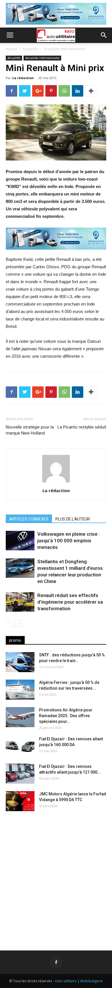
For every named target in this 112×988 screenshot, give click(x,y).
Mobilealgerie (91, 981)
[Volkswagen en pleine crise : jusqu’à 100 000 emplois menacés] (20, 541)
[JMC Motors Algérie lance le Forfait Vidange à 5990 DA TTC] (20, 801)
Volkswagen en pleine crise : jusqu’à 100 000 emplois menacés (68, 540)
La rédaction (23, 78)
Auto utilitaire (66, 981)
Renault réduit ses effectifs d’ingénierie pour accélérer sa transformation (70, 601)
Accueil (11, 48)
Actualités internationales (64, 48)
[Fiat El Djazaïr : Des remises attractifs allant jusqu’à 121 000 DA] (20, 774)
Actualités (30, 48)
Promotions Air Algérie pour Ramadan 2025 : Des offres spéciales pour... (65, 716)
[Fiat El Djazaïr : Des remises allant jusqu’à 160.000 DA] (20, 746)
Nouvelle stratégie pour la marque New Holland (30, 430)
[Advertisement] (56, 876)
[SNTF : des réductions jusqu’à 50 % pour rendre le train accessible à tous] (20, 662)
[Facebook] (56, 962)
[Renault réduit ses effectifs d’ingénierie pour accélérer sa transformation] (20, 602)
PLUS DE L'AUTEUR (72, 519)
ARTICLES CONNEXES (29, 519)
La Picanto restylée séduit (81, 427)
